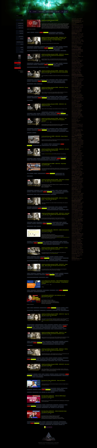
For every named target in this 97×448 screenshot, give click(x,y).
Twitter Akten (74, 227)
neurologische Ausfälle (49, 319)
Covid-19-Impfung (52, 46)
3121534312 (81, 234)
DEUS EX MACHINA (49, 11)
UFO (78, 253)
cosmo (80, 41)
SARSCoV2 (74, 188)
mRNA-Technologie (42, 50)
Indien (75, 174)
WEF (82, 252)
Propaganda (80, 163)
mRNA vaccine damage (78, 95)
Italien (77, 175)
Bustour (77, 234)
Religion (77, 36)
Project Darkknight (79, 139)
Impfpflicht (65, 241)
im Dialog (78, 208)
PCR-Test (79, 63)
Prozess (75, 71)
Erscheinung (78, 238)
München (73, 105)
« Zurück (41, 32)
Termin (21, 47)
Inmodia (67, 307)
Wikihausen (74, 91)
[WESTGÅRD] (48, 440)
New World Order (74, 52)
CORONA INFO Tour (79, 97)
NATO (81, 61)
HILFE (19, 62)
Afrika (73, 95)
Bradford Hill (35, 389)
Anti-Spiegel (74, 144)
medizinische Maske (79, 168)
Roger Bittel (74, 156)
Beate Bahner (74, 219)
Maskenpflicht (75, 46)
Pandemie (74, 127)
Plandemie (80, 110)
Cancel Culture (29, 222)
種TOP (79, 56)
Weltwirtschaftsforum (77, 104)
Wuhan (76, 163)
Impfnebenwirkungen (76, 202)
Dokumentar (20, 23)
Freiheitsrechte (36, 307)
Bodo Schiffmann (42, 241)
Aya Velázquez (29, 241)
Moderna (73, 257)
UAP (82, 134)
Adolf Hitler (74, 165)
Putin (72, 76)
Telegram (80, 164)
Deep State (79, 105)
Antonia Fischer (79, 178)
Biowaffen (80, 154)
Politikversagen (49, 310)
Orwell (73, 135)
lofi (81, 100)
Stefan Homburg (63, 50)
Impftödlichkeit (53, 389)
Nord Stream (79, 183)
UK (46, 392)
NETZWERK (18, 64)
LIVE (19, 66)
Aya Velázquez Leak (35, 241)
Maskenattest (74, 134)
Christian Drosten (75, 249)
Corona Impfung (33, 290)
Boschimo (58, 388)
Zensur (77, 174)
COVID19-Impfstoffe (75, 51)
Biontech (76, 154)
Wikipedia (74, 175)
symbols (75, 111)
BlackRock (79, 100)
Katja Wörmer (74, 140)
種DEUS (81, 258)
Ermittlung (21, 27)
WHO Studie (52, 392)
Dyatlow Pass (74, 222)
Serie (81, 227)
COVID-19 (47, 46)
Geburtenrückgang (56, 241)
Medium (21, 38)
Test (22, 49)
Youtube (77, 90)
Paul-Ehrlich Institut (36, 145)
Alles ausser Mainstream (46, 388)
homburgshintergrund (41, 173)
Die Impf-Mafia (52, 190)
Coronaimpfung (76, 214)
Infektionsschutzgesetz (77, 217)
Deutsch (73, 155)
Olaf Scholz (74, 101)
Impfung (55, 64)
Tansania (82, 193)
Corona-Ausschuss (76, 233)
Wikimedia (75, 100)
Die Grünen (31, 173)
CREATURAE (41, 11)
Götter (73, 218)
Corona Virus (74, 166)
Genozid (61, 241)
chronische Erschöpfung (45, 320)
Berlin (73, 193)
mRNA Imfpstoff (74, 207)
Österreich (77, 41)
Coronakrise (39, 273)
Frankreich (74, 37)
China (78, 61)
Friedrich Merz (74, 184)
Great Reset (78, 130)
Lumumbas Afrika (74, 223)
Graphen (80, 175)
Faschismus (74, 96)
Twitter (76, 66)
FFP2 (81, 109)
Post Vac (59, 360)
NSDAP (80, 90)
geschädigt (37, 32)
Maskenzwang (74, 253)
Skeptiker (73, 237)
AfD (72, 185)
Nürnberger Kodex (77, 203)
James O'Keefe (81, 36)
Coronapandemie (52, 290)
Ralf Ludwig (74, 173)
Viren (82, 56)
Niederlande (78, 32)
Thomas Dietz (29, 132)
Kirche (58, 97)
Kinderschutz (81, 65)
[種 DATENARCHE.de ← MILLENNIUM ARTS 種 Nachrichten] (19, 59)
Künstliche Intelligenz (79, 224)
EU (77, 219)
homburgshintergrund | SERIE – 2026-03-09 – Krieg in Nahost (55, 136)
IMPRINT (21, 72)
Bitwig (73, 71)
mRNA (73, 81)
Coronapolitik (42, 46)
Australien (78, 109)
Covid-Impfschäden (49, 241)
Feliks (78, 242)
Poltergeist (81, 214)
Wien (72, 214)
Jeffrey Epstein (80, 80)
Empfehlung (20, 25)
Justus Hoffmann (80, 165)
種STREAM (80, 219)
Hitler (82, 238)
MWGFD (57, 33)
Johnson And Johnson (75, 115)
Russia (73, 247)
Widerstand (79, 82)
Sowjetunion (79, 173)
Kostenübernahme (55, 342)
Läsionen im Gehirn (54, 327)
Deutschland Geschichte (78, 76)
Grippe (79, 169)
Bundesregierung (79, 37)
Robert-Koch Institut (45, 145)
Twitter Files (79, 67)
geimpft (28, 32)
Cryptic (79, 222)
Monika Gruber (54, 359)
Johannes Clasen (60, 64)
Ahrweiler (81, 218)
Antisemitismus (74, 23)
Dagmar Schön (74, 18)
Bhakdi (28, 307)
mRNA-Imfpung (29, 392)
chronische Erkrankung (48, 153)
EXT (62, 11)
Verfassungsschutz (75, 125)
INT (66, 11)
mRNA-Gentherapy (77, 85)
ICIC (77, 222)
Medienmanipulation (77, 170)
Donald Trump (80, 140)
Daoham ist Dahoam (55, 222)
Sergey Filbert (79, 96)
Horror (75, 61)
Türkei (80, 242)
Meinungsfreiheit (77, 193)
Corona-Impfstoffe (30, 46)
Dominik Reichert (75, 86)
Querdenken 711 (74, 208)
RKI (40, 145)
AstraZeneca (74, 243)
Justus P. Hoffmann (76, 161)
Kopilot (81, 126)
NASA (83, 155)
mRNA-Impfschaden (52, 33)
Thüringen (73, 159)
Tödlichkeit (43, 392)
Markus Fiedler (75, 171)
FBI (81, 229)
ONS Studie (56, 424)
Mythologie (80, 66)
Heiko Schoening (74, 65)
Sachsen (73, 66)
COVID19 (57, 290)
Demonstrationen (74, 110)
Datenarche (79, 199)
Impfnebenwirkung (75, 258)
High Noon (77, 232)
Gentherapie (65, 46)
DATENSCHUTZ (20, 70)
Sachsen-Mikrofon (75, 131)
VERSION (21, 71)
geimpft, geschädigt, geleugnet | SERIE (50, 20)
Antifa (73, 169)
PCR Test (78, 229)
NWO (81, 22)
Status (21, 44)
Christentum (79, 252)
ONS (40, 392)
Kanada (76, 155)
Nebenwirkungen (36, 310)
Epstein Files (76, 213)
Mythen (78, 121)
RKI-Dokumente (80, 51)
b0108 (82, 130)
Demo (77, 72)
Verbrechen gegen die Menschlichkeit (62, 237)
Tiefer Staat (74, 77)
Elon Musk (73, 183)
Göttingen (77, 159)
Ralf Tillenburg (29, 345)
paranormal (77, 22)
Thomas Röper (75, 209)
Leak (77, 119)
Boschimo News (29, 389)
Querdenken (79, 134)
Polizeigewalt (74, 67)
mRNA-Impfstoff (75, 145)
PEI (81, 208)
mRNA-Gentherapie (59, 32)
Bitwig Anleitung (76, 198)
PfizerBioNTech (79, 158)
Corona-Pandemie (39, 290)
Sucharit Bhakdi (53, 194)
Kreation (21, 33)
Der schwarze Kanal (75, 164)
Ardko (73, 194)
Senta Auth (39, 226)
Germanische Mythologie (76, 126)
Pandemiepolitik (51, 50)
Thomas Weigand (29, 100)
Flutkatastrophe (80, 144)
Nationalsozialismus (75, 120)
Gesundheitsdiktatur (43, 307)
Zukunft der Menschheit (65, 310)
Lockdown (74, 158)
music (82, 129)
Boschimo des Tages (64, 388)
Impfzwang (80, 213)
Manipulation (74, 229)
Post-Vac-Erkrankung (65, 360)
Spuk (76, 257)
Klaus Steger (48, 359)
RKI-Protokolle (57, 50)
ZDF (79, 149)
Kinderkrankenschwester (46, 327)
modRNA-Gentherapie (77, 26)
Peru (77, 77)
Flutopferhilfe (79, 184)
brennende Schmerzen (30, 324)
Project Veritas (76, 247)
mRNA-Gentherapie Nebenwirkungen (32, 50)
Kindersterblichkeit (60, 389)
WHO (59, 310)
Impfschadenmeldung (52, 32)
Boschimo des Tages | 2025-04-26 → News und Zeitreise (53, 380)
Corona (34, 222)
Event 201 (73, 130)
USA (74, 97)
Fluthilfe (73, 41)
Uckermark (34, 132)
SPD (50, 145)
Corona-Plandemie (46, 290)
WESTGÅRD (57, 442)
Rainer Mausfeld (76, 194)
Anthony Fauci (79, 188)
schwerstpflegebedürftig (54, 253)
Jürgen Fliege (52, 259)
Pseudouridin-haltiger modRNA (45, 194)
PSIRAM (78, 18)
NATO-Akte (81, 228)
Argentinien (80, 179)
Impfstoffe (58, 307)
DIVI (79, 212)
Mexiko (79, 38)
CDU (28, 173)
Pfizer (38, 194)
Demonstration (74, 38)
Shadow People (76, 218)
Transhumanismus (75, 56)
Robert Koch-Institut (76, 70)
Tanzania (79, 189)
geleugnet (32, 32)
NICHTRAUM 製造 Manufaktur (48, 442)
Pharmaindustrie (42, 310)
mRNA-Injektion (75, 179)
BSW (72, 217)
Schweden (73, 163)
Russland (79, 243)
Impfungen (62, 307)
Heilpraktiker (36, 274)
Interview (75, 169)
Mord (76, 105)
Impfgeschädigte (40, 64)
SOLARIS (57, 11)
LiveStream (21, 36)
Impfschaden (74, 205)
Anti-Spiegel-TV (78, 160)
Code (22, 20)
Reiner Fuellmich (76, 200)
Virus (82, 124)
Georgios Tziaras (30, 64)
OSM (78, 65)
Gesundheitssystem (30, 274)
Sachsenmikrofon (75, 212)
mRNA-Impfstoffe (75, 148)
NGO (75, 183)
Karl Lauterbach (77, 47)
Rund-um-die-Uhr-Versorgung (53, 260)
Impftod (80, 18)
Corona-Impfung (36, 46)
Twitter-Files (74, 57)
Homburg (35, 173)
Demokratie (79, 111)
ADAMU (34, 11)
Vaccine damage (61, 33)
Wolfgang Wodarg (79, 210)
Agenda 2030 (74, 246)
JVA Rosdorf (80, 207)
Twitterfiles (74, 109)
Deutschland (75, 189)
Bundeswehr (80, 136)
